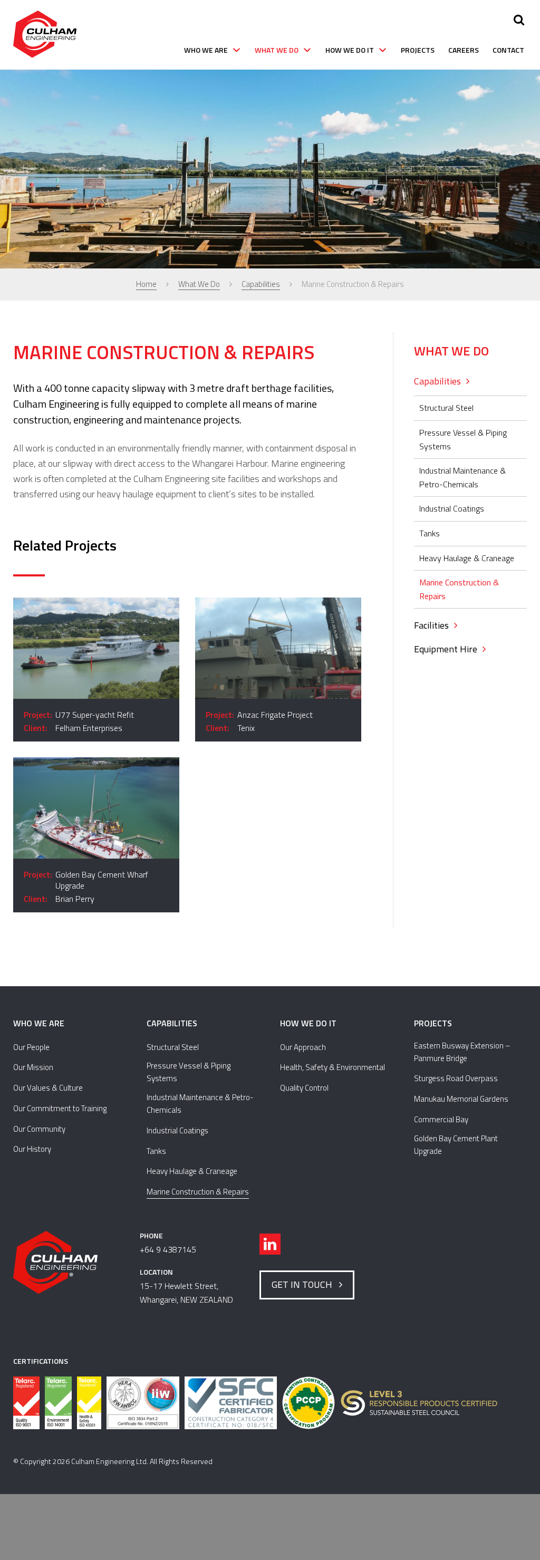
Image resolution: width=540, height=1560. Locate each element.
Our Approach (303, 1047)
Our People (31, 1047)
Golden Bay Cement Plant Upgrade (456, 1144)
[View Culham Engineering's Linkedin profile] (270, 1244)
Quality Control (304, 1088)
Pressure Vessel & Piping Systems (463, 439)
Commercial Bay (441, 1119)
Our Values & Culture (48, 1088)
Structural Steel (446, 407)
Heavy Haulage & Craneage (466, 558)
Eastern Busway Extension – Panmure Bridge (462, 1051)
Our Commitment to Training (60, 1108)
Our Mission (33, 1067)
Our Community (39, 1129)
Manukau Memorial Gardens (461, 1099)
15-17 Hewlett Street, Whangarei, (186, 1292)
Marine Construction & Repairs (459, 589)
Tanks (429, 533)
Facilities (431, 625)
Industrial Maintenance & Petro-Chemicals (462, 477)
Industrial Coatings (451, 508)
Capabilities (437, 381)
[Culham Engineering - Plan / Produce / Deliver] (44, 35)
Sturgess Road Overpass (456, 1078)
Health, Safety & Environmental (332, 1067)
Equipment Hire (445, 649)
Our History (32, 1149)
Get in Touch (304, 1284)
